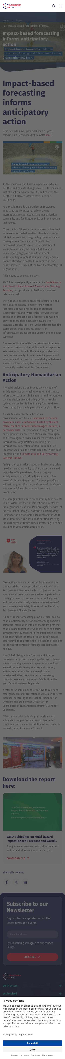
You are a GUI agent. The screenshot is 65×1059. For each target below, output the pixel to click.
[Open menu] (60, 6)
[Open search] (54, 6)
